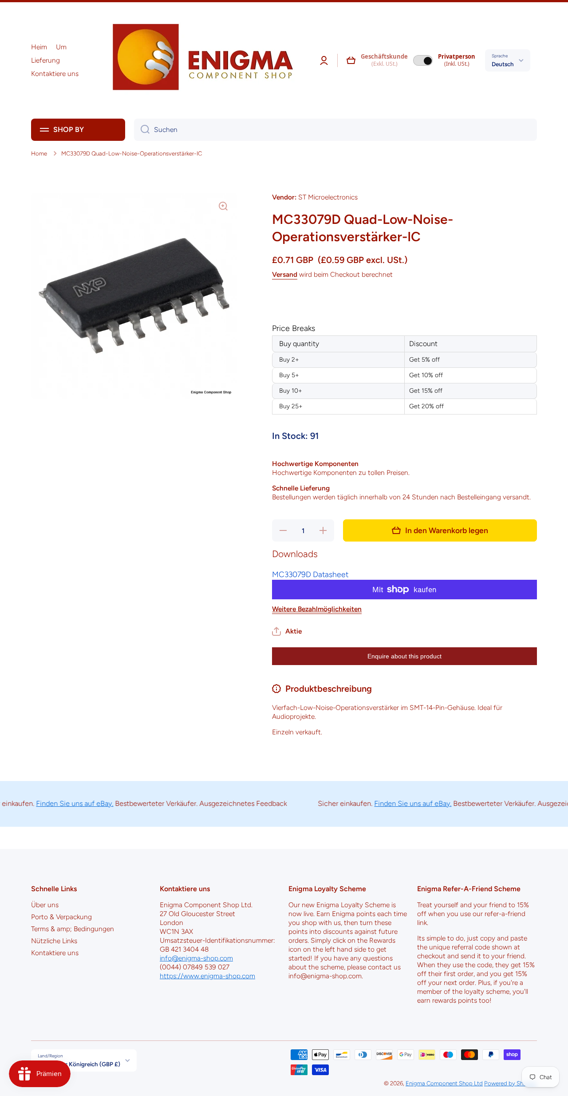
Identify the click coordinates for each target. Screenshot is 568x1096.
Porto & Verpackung (61, 917)
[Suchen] (142, 130)
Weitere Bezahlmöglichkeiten (317, 609)
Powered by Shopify (510, 1083)
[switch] (423, 60)
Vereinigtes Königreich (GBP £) (79, 1064)
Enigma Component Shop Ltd (444, 1083)
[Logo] (200, 60)
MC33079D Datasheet (310, 574)
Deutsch (503, 64)
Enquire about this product (404, 656)
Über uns (45, 905)
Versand (284, 274)
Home (39, 153)
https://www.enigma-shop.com (207, 976)
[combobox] (335, 130)
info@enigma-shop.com (196, 958)
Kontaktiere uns (55, 953)
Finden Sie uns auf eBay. (59, 803)
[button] (351, 60)
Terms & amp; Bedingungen (72, 929)
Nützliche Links (54, 941)
